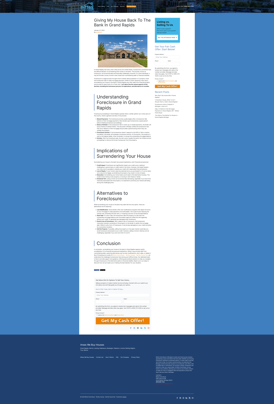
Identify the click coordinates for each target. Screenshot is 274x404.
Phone (98, 298)
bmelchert (99, 32)
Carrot (124, 397)
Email (125, 298)
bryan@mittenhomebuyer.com (164, 383)
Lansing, (96, 348)
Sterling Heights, (130, 348)
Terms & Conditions (109, 315)
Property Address (100, 292)
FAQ (108, 6)
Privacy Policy (120, 315)
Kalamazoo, (103, 348)
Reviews (122, 6)
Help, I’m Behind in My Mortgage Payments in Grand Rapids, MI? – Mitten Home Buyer (167, 111)
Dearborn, (117, 348)
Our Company (114, 6)
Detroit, (91, 348)
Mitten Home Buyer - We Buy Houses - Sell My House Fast (130, 255)
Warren (86, 350)
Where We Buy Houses (87, 357)
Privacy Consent (100, 313)
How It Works (101, 6)
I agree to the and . (111, 315)
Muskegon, (110, 348)
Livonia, (122, 348)
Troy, (81, 350)
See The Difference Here (166, 37)
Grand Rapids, (84, 348)
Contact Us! (99, 357)
